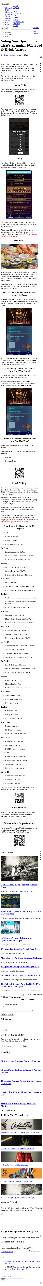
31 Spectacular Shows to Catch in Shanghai (20, 1061)
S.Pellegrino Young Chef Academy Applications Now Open (16, 939)
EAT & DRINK (19, 14)
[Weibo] (23, 1028)
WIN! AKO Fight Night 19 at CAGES (14, 1165)
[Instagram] (6, 1030)
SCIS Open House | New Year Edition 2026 (20, 975)
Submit (4, 1014)
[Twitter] (23, 1024)
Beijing (7, 10)
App (12, 1263)
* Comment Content (10, 1005)
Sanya (7, 20)
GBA (7, 22)
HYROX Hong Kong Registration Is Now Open (18, 1197)
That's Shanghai (9, 55)
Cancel (10, 1014)
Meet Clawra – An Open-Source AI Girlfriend (21, 958)
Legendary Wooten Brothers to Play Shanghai (17, 1181)
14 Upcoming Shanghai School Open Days (20, 966)
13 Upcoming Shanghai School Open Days (20, 949)
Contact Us (17, 1261)
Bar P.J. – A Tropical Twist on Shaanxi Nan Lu (17, 1149)
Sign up (16, 8)
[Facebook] (23, 1026)
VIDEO (36, 28)
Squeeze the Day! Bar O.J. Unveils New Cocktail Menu (20, 1132)
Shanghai (5, 4)
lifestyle (16, 18)
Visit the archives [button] (7, 1252)
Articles (35, 34)
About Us (8, 1261)
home (35, 32)
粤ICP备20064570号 (19, 1269)
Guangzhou (9, 14)
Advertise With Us (28, 1261)
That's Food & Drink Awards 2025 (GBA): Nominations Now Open (20, 985)
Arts (14, 16)
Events (15, 26)
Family (15, 20)
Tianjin (7, 16)
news (15, 11)
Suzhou (8, 18)
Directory (16, 24)
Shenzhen (8, 12)
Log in (15, 6)
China (7, 24)
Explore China (18, 22)
